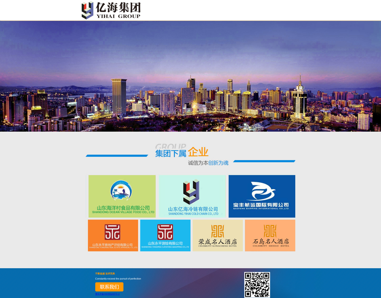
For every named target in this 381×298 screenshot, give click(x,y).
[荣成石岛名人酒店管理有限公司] (269, 235)
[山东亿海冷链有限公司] (190, 195)
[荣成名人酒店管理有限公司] (216, 235)
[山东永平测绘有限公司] (164, 235)
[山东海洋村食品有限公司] (121, 195)
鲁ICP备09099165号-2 (107, 294)
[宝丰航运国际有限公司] (260, 195)
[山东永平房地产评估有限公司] (112, 235)
